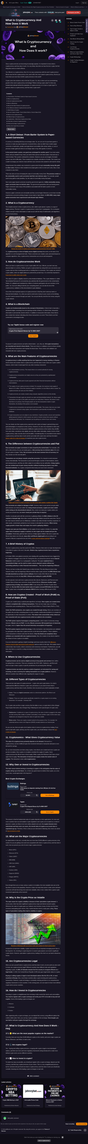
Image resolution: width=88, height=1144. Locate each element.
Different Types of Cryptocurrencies (16, 116)
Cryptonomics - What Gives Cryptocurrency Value (19, 119)
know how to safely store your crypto (16, 275)
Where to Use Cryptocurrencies (14, 114)
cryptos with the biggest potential (40, 538)
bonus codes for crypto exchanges (15, 438)
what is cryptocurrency (44, 1140)
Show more (11, 129)
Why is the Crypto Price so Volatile (16, 126)
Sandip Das (10, 27)
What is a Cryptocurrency (13, 98)
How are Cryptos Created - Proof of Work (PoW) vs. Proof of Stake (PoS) (24, 112)
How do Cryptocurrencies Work (14, 101)
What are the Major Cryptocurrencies (16, 123)
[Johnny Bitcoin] (2, 3)
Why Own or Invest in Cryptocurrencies (17, 121)
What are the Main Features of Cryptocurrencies (18, 105)
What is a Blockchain (12, 103)
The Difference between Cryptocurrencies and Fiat (19, 107)
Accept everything (81, 1124)
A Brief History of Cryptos (13, 110)
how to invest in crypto (13, 831)
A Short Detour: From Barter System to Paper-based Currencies (22, 96)
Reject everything (70, 1124)
